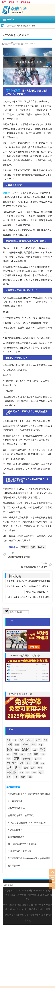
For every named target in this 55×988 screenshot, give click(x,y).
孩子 (35, 749)
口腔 (17, 744)
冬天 (38, 739)
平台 (15, 753)
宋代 (42, 749)
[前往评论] (52, 879)
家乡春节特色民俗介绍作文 (34, 566)
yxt (9, 44)
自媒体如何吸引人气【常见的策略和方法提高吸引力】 (29, 580)
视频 (34, 772)
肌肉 (40, 767)
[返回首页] (52, 872)
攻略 (36, 753)
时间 (8, 758)
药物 (27, 772)
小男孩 (27, 920)
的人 (18, 767)
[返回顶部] (52, 886)
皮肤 (33, 767)
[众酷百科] (27, 10)
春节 (16, 758)
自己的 (12, 771)
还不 (16, 776)
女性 (17, 749)
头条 (9, 749)
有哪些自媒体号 (15, 829)
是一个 (38, 758)
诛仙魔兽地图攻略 (16, 836)
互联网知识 (13, 2)
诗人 (41, 772)
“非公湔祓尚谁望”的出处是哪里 (22, 844)
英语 (21, 772)
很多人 (22, 754)
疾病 (42, 763)
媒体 (26, 749)
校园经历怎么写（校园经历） (21, 815)
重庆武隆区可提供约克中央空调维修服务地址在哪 (31, 858)
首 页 (4, 2)
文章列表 (11, 25)
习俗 (21, 740)
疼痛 (36, 762)
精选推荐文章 (19, 894)
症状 (9, 767)
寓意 (8, 754)
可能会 (25, 744)
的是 (26, 767)
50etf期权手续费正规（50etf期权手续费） (27, 822)
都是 (23, 776)
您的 (29, 754)
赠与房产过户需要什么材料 (37, 591)
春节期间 (27, 758)
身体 (8, 776)
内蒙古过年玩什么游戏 (38, 586)
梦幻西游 (11, 762)
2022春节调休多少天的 (19, 556)
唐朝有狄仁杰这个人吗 (16, 586)
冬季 (45, 740)
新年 (43, 754)
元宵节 (9, 90)
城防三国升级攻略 (16, 808)
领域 (30, 777)
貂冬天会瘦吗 (14, 865)
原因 (9, 744)
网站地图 (32, 894)
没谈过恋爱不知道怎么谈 (19, 851)
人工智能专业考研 (16, 801)
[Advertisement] (27, 952)
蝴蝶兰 (6, 192)
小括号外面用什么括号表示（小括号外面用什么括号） (29, 597)
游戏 (21, 763)
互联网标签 (25, 2)
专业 (8, 740)
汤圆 (17, 90)
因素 (40, 744)
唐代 (34, 744)
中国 (14, 740)
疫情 (28, 762)
